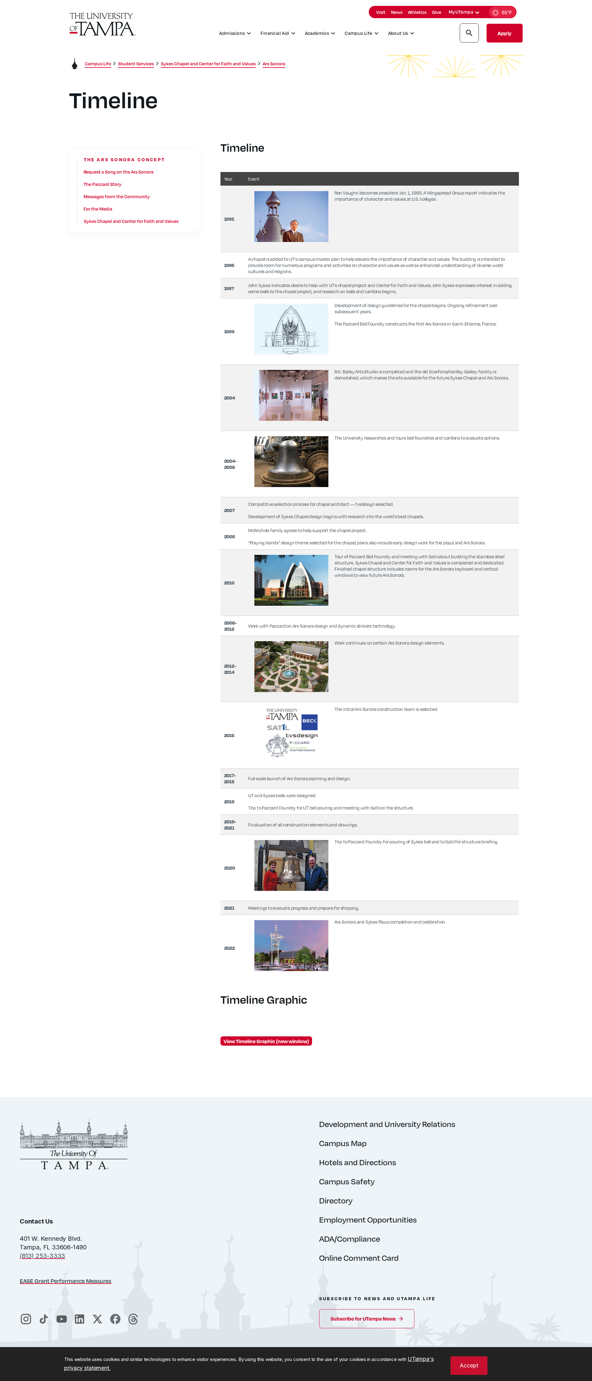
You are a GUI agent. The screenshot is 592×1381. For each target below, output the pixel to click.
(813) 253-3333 (42, 1256)
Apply (505, 33)
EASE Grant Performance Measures (65, 1280)
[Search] (469, 33)
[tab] (477, 12)
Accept (469, 1365)
